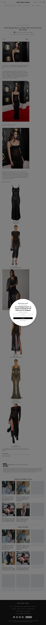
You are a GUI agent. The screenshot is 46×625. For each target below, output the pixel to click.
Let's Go (23, 318)
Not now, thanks (23, 320)
